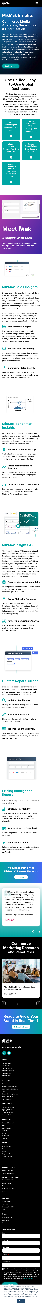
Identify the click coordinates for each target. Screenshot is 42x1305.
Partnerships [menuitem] (7, 1104)
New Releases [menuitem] (6, 1063)
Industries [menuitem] (6, 1080)
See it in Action (10, 66)
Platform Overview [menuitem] (8, 1068)
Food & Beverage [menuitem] (7, 1096)
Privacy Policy (28, 1278)
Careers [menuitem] (4, 1149)
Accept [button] (21, 1301)
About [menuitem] (4, 1143)
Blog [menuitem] (3, 1125)
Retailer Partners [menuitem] (7, 1112)
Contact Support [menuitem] (7, 1156)
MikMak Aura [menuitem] (6, 1075)
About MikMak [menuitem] (6, 1146)
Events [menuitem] (4, 1133)
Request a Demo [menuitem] (7, 1154)
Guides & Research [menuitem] (8, 1123)
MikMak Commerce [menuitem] (8, 1071)
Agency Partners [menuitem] (7, 1110)
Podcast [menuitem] (4, 1138)
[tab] (17, 1004)
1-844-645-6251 (7, 1170)
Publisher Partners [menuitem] (8, 1115)
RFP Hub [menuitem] (5, 1130)
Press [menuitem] (4, 1151)
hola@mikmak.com (8, 1173)
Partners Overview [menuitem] (8, 1107)
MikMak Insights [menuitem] (7, 1073)
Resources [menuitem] (6, 1119)
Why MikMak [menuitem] (6, 1065)
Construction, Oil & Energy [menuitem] (10, 1089)
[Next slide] (38, 1003)
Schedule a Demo (21, 1027)
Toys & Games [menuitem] (6, 1099)
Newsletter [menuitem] (5, 1135)
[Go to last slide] (4, 1003)
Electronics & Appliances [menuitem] (10, 1094)
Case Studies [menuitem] (6, 1128)
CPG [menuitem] (3, 1091)
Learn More (21, 877)
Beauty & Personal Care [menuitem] (9, 1086)
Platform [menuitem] (5, 1059)
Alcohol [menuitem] (4, 1084)
